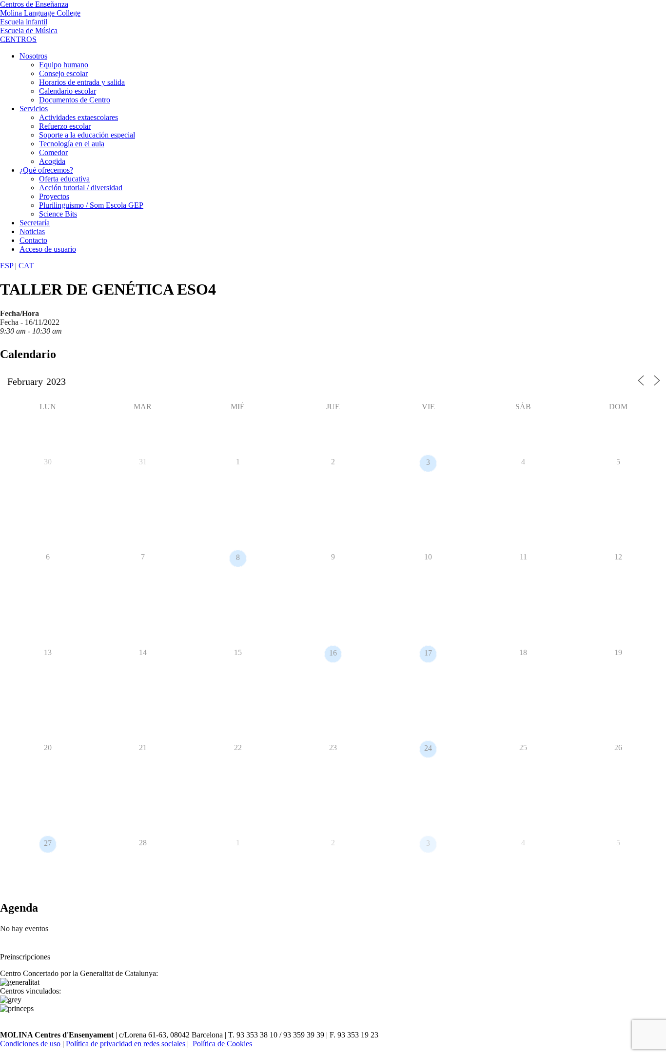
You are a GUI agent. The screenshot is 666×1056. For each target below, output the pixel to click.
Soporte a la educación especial (87, 135)
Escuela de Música (29, 30)
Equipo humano (63, 64)
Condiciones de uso (31, 1043)
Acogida (52, 161)
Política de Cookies (221, 1043)
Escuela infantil (23, 22)
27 (48, 843)
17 (428, 653)
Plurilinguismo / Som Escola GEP (91, 205)
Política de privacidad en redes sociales (126, 1043)
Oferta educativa (64, 179)
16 (333, 653)
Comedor (53, 152)
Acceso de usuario (48, 249)
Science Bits (58, 214)
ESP (6, 265)
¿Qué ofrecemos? (46, 170)
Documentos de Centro (74, 100)
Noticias (32, 231)
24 (428, 748)
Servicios (34, 108)
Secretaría (35, 223)
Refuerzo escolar (65, 126)
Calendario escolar (67, 91)
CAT (26, 265)
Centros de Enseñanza (34, 4)
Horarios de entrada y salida (82, 82)
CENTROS (18, 39)
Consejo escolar (63, 73)
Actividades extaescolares (78, 117)
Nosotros (33, 56)
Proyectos (54, 196)
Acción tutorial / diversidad (80, 187)
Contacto (33, 240)
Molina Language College (40, 13)
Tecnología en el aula (71, 143)
